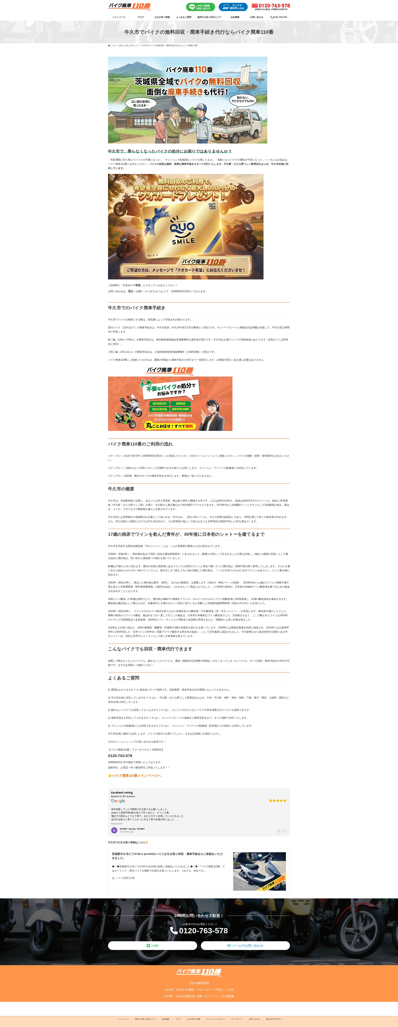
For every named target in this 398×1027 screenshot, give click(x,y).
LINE (139, 291)
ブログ (178, 1019)
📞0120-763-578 (273, 1019)
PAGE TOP (386, 993)
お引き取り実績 (193, 1019)
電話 (130, 291)
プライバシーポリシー (215, 1019)
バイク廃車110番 (125, 878)
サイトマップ (237, 1019)
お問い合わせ (254, 1019)
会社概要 (165, 1019)
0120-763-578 (203, 930)
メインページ (123, 1019)
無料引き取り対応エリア (145, 1019)
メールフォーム (153, 291)
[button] (284, 831)
